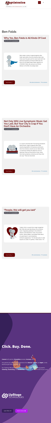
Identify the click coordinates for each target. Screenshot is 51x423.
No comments (44, 82)
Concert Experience (36, 171)
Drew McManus (15, 40)
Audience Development (35, 82)
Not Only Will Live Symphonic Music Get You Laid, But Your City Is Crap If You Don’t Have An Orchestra (25, 124)
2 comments (45, 171)
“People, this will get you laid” (20, 210)
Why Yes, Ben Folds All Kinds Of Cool (25, 38)
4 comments (45, 254)
